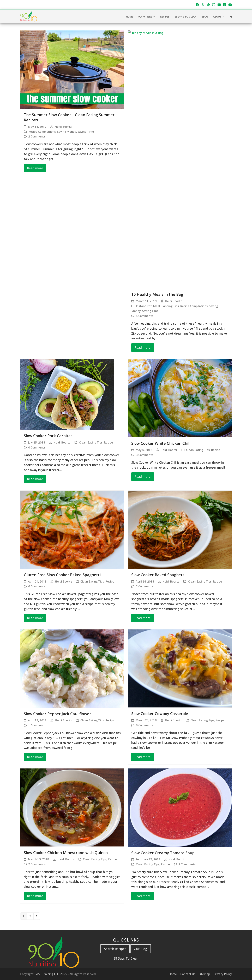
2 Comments (36, 136)
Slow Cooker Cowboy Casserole (159, 713)
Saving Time (85, 132)
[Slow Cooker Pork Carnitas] (67, 394)
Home (173, 974)
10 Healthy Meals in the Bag (157, 294)
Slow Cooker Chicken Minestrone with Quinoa (66, 852)
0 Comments (36, 447)
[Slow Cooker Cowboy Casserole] (180, 668)
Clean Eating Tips (91, 442)
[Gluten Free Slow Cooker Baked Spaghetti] (72, 529)
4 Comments (144, 316)
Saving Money (66, 132)
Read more (35, 168)
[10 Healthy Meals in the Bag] (180, 159)
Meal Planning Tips (166, 306)
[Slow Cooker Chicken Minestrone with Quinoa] (72, 807)
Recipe (108, 442)
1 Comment (36, 725)
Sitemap (204, 974)
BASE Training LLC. (46, 974)
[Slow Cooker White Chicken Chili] (180, 398)
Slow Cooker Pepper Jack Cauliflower (57, 713)
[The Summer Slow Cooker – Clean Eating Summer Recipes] (72, 69)
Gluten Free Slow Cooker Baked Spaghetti (62, 574)
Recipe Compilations (42, 132)
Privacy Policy (222, 974)
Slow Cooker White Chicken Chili (160, 443)
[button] (230, 16)
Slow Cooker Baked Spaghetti (158, 574)
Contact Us (187, 974)
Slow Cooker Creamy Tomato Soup (163, 852)
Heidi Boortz (63, 127)
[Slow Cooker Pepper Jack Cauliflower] (72, 668)
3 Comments (144, 455)
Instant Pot (144, 306)
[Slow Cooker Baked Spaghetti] (180, 529)
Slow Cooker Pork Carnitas (48, 435)
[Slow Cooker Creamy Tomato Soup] (180, 807)
